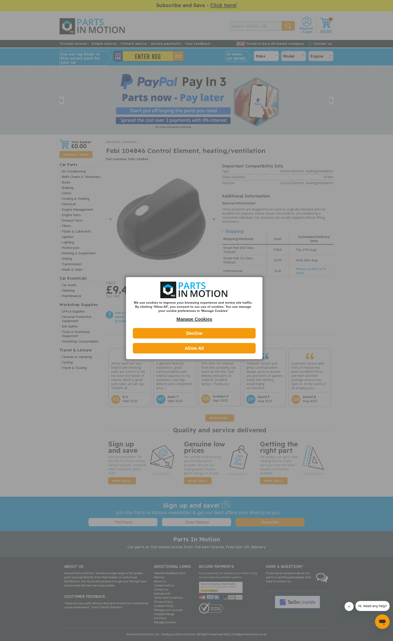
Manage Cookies (194, 319)
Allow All (194, 348)
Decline (194, 333)
